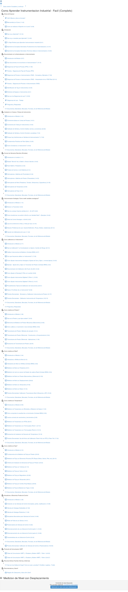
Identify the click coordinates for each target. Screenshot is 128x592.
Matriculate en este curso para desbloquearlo (64, 587)
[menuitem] (1, 4)
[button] (1, 1)
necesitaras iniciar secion (71, 585)
